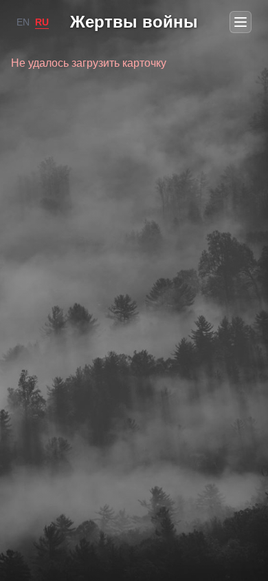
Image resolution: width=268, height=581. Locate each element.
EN (23, 22)
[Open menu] (241, 22)
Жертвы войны (134, 21)
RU (42, 22)
